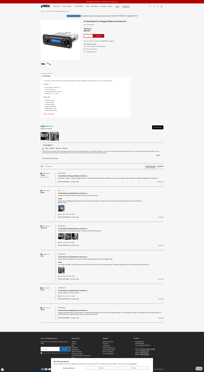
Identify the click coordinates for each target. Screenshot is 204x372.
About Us (74, 341)
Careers (74, 343)
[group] (49, 126)
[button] (107, 29)
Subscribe (65, 349)
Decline (133, 368)
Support (110, 6)
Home (42, 11)
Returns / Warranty (108, 351)
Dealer (117, 6)
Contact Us (106, 343)
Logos (73, 357)
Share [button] (77, 181)
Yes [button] (71, 181)
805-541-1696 (151, 349)
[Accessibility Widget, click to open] (2, 369)
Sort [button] (42, 166)
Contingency (106, 345)
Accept (101, 368)
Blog (73, 345)
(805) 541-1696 (118, 16)
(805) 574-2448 (144, 354)
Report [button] (73, 181)
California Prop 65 (108, 341)
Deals (87, 6)
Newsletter (75, 347)
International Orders (77, 353)
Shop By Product (67, 6)
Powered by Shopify (158, 369)
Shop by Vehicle (79, 6)
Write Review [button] (158, 127)
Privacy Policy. (133, 364)
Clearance (103, 6)
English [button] (158, 155)
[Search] (154, 6)
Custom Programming (109, 347)
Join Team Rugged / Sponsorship (81, 355)
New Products (95, 6)
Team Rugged (125, 6)
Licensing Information (109, 349)
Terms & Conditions (108, 353)
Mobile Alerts (75, 349)
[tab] (150, 167)
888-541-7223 (145, 351)
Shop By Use (56, 6)
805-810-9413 (144, 352)
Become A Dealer (77, 351)
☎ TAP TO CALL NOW (74, 16)
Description (47, 76)
